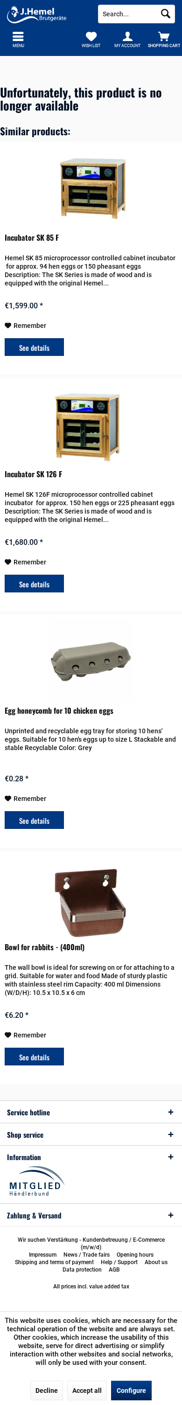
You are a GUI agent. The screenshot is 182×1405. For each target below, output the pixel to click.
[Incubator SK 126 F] (91, 425)
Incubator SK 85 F (32, 238)
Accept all (87, 1390)
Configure (131, 1390)
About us (156, 1262)
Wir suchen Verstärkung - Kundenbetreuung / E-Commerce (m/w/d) (91, 1244)
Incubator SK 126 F (33, 474)
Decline (46, 1390)
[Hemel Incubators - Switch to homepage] (45, 14)
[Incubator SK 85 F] (91, 188)
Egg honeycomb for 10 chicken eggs (59, 711)
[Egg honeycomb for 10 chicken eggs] (91, 661)
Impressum (42, 1255)
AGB (114, 1269)
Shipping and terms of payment (54, 1262)
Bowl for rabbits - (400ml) (44, 947)
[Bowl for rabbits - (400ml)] (91, 898)
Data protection (82, 1269)
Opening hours (135, 1255)
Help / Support (119, 1262)
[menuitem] (164, 39)
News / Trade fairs (86, 1255)
